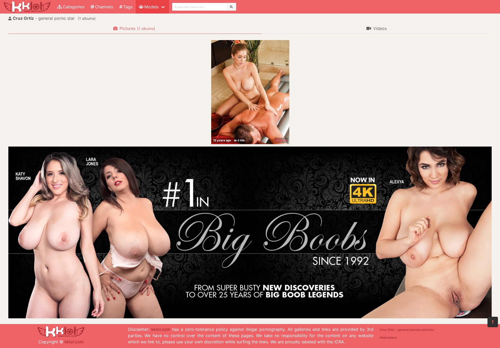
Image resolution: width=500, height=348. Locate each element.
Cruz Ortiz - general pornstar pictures (407, 330)
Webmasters (388, 337)
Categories (73, 6)
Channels (104, 6)
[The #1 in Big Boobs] (250, 316)
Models (151, 6)
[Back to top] (493, 322)
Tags (128, 6)
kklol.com (74, 341)
